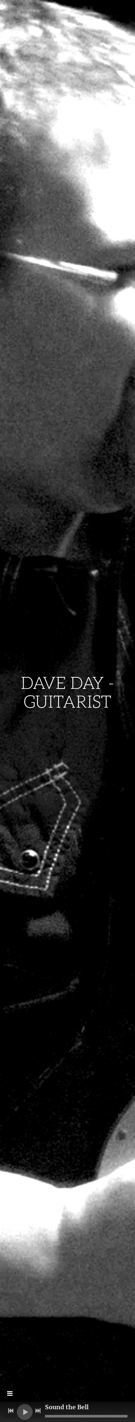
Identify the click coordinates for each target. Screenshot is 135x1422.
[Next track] (37, 1410)
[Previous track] (11, 1410)
